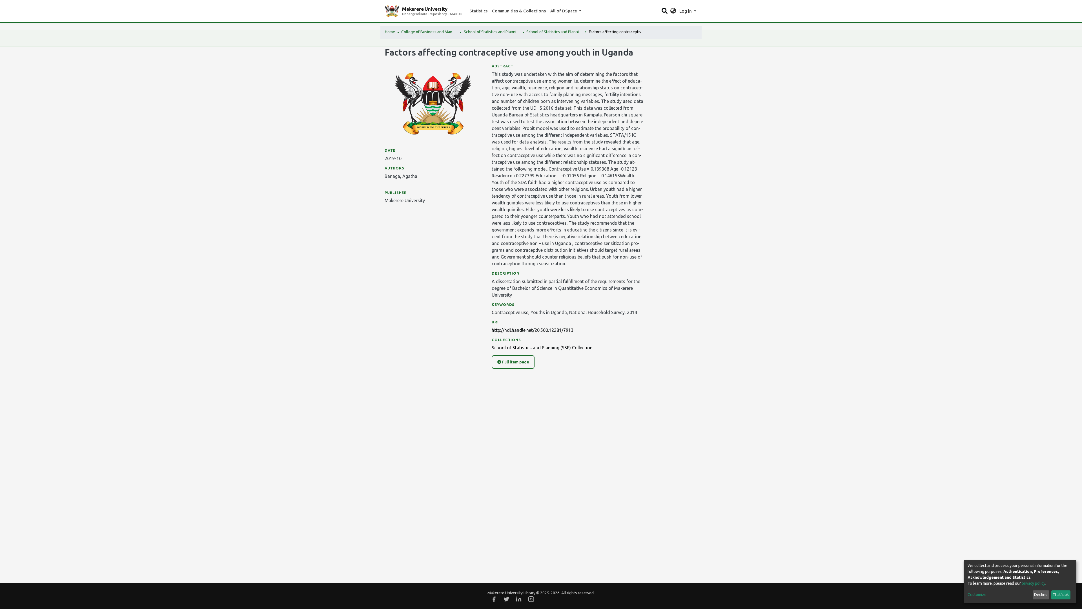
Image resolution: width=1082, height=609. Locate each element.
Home (390, 32)
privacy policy (1033, 583)
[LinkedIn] (519, 599)
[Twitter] (506, 599)
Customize (977, 594)
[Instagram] (531, 599)
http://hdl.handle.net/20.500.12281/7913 (532, 330)
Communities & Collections (519, 10)
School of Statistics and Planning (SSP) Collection (554, 32)
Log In (686, 11)
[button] (673, 11)
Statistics (478, 10)
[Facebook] (494, 599)
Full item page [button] (515, 362)
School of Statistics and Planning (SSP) (492, 32)
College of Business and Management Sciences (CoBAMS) (429, 32)
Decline (1041, 594)
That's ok (1061, 594)
